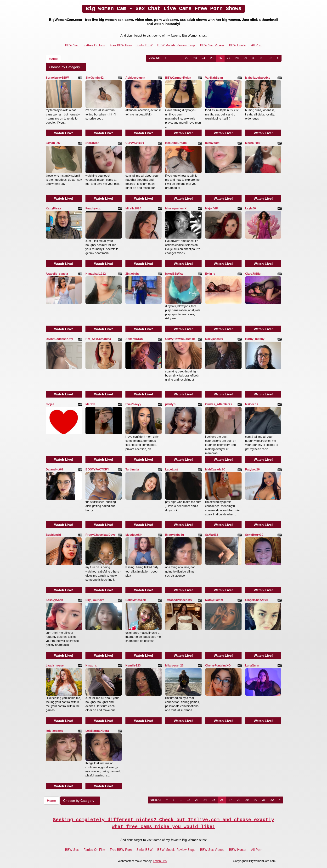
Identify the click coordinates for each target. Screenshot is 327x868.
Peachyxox (93, 208)
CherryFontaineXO (218, 665)
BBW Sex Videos (212, 45)
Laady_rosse (55, 665)
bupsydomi (212, 143)
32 (270, 58)
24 (203, 58)
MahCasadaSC (215, 469)
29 (245, 58)
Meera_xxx (252, 143)
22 (186, 58)
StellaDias (92, 143)
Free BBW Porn (121, 45)
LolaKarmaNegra (97, 730)
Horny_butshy (255, 339)
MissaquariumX (175, 208)
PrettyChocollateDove (100, 534)
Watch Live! (63, 133)
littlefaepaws (54, 730)
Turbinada (132, 469)
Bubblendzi (53, 534)
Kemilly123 (133, 665)
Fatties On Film (94, 45)
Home (53, 59)
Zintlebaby (132, 273)
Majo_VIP (211, 208)
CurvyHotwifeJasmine (180, 339)
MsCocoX (251, 404)
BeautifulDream (176, 143)
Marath (90, 404)
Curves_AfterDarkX (218, 404)
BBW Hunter (237, 45)
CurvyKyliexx (134, 143)
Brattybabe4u (174, 534)
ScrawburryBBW (57, 77)
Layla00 (250, 208)
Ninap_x (91, 665)
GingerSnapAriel (256, 600)
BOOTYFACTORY (97, 469)
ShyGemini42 (94, 77)
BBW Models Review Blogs (176, 45)
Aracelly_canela (57, 273)
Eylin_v (210, 273)
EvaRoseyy (133, 404)
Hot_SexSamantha (98, 339)
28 (237, 58)
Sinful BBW (144, 45)
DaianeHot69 (54, 469)
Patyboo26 (252, 469)
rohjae (50, 404)
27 (228, 58)
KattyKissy (53, 208)
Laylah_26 (53, 143)
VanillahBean (214, 77)
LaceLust (171, 469)
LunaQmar (252, 665)
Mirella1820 (133, 208)
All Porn (256, 45)
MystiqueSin (133, 534)
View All (154, 58)
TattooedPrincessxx (178, 600)
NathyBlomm (214, 600)
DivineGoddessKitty (59, 339)
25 (212, 58)
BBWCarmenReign (178, 77)
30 (253, 58)
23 (195, 58)
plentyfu (170, 404)
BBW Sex (72, 45)
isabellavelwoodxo (257, 77)
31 (262, 58)
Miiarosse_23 (174, 665)
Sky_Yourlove (94, 600)
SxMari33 (211, 534)
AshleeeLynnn (135, 77)
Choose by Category (65, 67)
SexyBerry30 (254, 534)
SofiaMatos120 (135, 600)
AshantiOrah (134, 339)
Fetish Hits (160, 861)
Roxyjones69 (214, 339)
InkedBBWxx (174, 273)
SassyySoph (54, 600)
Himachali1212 (95, 273)
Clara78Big (252, 273)
